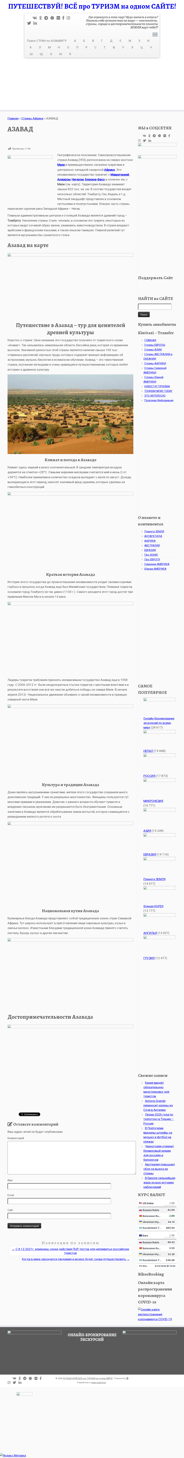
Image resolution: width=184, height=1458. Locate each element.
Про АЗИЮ (151, 554)
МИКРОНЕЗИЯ (153, 801)
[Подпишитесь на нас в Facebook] (64, 18)
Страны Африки (32, 118)
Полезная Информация (158, 400)
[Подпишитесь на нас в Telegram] (47, 18)
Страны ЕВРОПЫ (154, 345)
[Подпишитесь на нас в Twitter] (30, 23)
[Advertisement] (92, 85)
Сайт (10, 1210)
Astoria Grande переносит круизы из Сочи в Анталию (158, 1105)
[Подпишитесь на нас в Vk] (36, 18)
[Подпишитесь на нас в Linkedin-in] (36, 23)
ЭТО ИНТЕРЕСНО (154, 395)
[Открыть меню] (155, 34)
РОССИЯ (149, 776)
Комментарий (16, 1138)
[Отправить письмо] (30, 18)
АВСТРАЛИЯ (152, 545)
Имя (10, 1180)
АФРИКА (150, 540)
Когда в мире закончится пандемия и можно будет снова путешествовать (76, 1259)
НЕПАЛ (148, 751)
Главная (13, 118)
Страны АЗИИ (153, 349)
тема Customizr (98, 1382)
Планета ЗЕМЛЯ (154, 531)
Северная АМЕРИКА (156, 564)
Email (11, 1195)
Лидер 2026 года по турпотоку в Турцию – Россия (158, 1119)
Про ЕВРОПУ (152, 559)
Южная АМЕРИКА (155, 568)
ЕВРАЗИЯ (150, 550)
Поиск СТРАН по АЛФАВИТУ (47, 41)
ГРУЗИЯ (149, 958)
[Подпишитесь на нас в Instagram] (69, 18)
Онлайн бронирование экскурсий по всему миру (158, 723)
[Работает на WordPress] (127, 1378)
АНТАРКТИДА (153, 536)
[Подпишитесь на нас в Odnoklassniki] (41, 18)
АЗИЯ (147, 831)
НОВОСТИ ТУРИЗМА (157, 386)
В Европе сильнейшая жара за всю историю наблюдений (159, 1182)
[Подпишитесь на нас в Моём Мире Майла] (59, 18)
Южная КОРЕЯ (153, 906)
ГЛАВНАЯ (150, 340)
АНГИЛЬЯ (150, 933)
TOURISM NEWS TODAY (158, 391)
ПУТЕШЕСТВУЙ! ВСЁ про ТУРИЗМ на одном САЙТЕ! (92, 6)
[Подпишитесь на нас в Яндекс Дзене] (53, 18)
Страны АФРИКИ (155, 363)
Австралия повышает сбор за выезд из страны (159, 1169)
